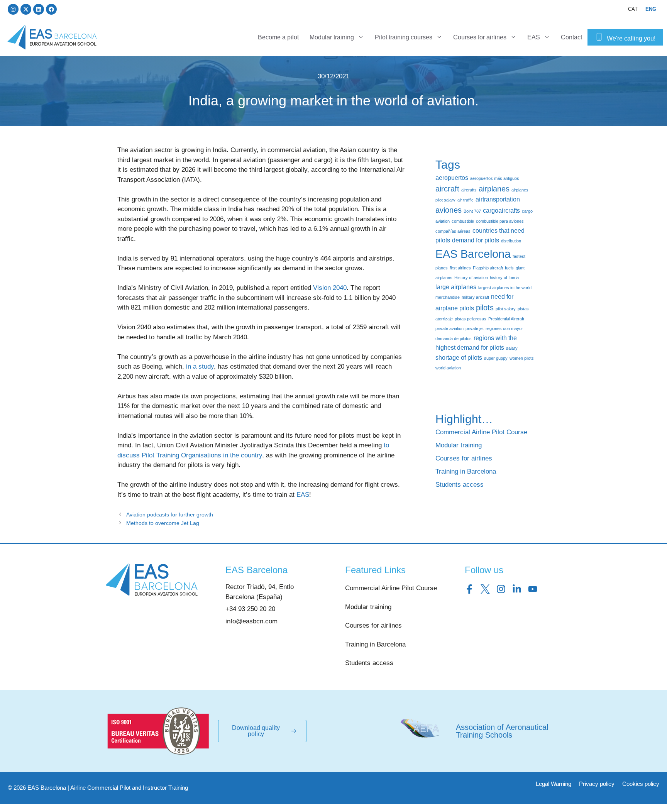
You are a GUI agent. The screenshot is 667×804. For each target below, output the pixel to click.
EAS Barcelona (473, 253)
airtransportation (498, 199)
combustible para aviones (500, 221)
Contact (571, 37)
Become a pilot (278, 37)
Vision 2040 (330, 287)
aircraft (447, 188)
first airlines (460, 268)
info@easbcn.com (251, 621)
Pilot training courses (403, 37)
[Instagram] (13, 9)
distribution (511, 241)
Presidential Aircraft (506, 319)
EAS (533, 37)
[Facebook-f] (469, 589)
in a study (200, 366)
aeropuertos (451, 177)
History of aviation (471, 277)
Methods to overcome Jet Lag (162, 523)
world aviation (448, 368)
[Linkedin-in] (516, 589)
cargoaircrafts (501, 210)
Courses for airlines (479, 37)
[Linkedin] (38, 9)
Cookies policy (640, 783)
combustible (463, 221)
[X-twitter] (25, 9)
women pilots (522, 358)
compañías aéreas (453, 231)
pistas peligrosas (470, 319)
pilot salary (506, 308)
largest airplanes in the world (505, 287)
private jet (475, 328)
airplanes (494, 188)
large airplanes (455, 286)
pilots (485, 307)
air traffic (465, 200)
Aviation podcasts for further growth (169, 514)
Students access (459, 484)
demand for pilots (475, 240)
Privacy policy (597, 783)
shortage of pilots (458, 357)
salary (512, 348)
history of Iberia (504, 277)
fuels (509, 268)
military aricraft (475, 297)
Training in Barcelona (465, 471)
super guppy (496, 358)
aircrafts (469, 190)
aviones (448, 210)
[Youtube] (532, 589)
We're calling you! (631, 38)
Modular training (332, 37)
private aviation (449, 328)
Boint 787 (472, 211)
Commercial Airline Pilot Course (481, 432)
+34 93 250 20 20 (250, 609)
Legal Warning (553, 783)
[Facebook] (51, 9)
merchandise (447, 297)
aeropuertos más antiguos (494, 178)
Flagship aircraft (488, 268)
